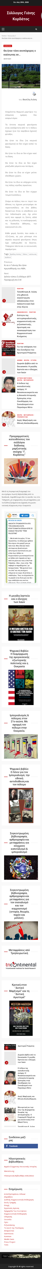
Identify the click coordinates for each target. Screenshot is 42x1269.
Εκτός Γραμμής (10, 1202)
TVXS (6, 1245)
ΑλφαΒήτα (8, 1197)
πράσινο (8, 257)
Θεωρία (27, 360)
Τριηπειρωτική (22, 417)
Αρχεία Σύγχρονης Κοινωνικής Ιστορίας (20, 1166)
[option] (21, 1045)
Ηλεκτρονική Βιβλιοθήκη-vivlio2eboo (19, 1175)
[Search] (36, 29)
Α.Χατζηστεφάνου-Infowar (15, 1194)
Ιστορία (33, 360)
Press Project (9, 1242)
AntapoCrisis (9, 1230)
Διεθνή (20, 360)
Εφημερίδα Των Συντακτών (15, 1211)
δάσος (25, 254)
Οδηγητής (8, 1216)
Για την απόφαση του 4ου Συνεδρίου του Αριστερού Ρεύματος (8, 348)
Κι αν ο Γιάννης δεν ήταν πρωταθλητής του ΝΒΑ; (15, 265)
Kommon (7, 1236)
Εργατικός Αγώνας (11, 1208)
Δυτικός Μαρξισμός (25, 378)
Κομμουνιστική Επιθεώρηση (15, 1214)
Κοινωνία (7, 46)
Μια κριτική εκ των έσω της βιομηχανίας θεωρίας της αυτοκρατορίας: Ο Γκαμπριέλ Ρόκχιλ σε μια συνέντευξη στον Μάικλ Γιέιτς (10, 1101)
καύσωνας (33, 254)
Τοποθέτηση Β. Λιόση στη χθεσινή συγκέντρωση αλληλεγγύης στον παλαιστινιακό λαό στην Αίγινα (8, 295)
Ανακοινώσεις (22, 312)
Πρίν (6, 1222)
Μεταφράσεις (29, 380)
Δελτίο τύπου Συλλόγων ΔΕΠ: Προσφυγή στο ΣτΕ (17, 276)
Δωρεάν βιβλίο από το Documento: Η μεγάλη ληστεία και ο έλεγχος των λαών (8, 366)
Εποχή (6, 1205)
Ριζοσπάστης (9, 1225)
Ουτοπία (7, 1219)
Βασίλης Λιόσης (15, 254)
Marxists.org (9, 1171)
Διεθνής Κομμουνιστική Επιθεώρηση (19, 1199)
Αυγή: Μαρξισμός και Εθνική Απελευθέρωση (8, 419)
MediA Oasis (9, 1239)
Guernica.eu (8, 1233)
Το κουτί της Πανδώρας (14, 1228)
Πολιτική (20, 288)
